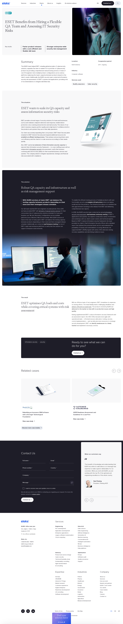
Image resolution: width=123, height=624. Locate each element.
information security (35, 149)
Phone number (28, 468)
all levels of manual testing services (49, 211)
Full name (26, 461)
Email (53, 461)
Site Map (80, 611)
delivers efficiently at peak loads (81, 307)
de (115, 611)
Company (26, 475)
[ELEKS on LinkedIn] (33, 611)
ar (119, 611)
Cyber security (92, 84)
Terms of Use (58, 611)
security (42, 342)
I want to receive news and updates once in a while (40, 488)
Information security (31, 342)
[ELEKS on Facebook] (23, 611)
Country (54, 468)
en (98, 3)
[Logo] (6, 3)
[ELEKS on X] (28, 611)
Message (26, 482)
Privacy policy (70, 611)
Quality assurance (79, 84)
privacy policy (36, 494)
